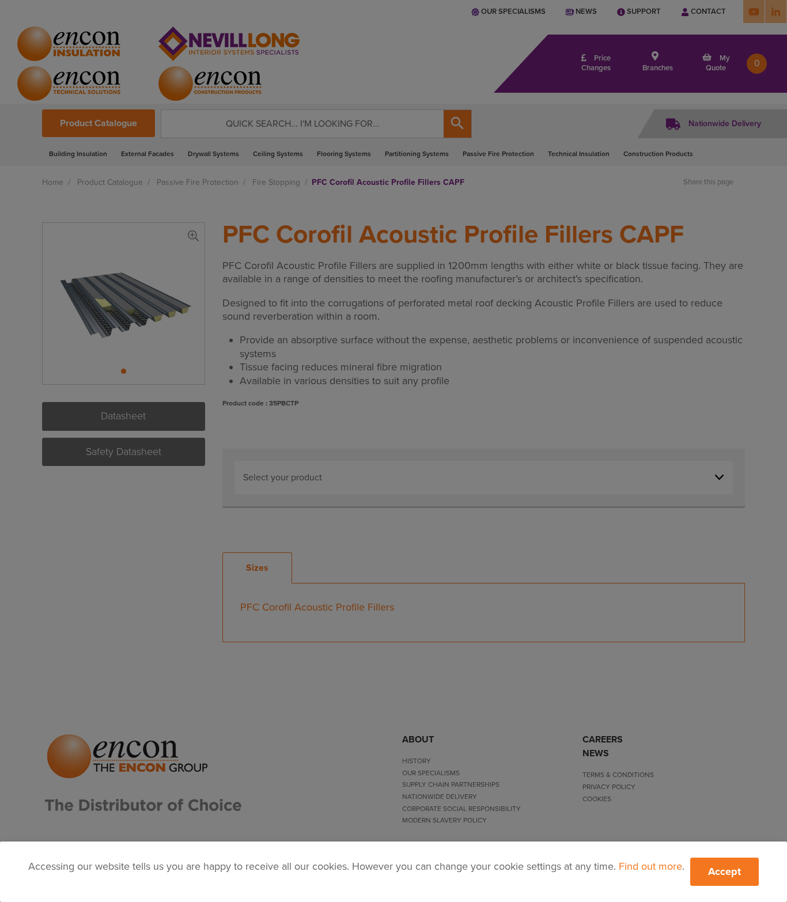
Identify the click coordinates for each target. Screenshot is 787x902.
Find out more (650, 866)
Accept (724, 871)
